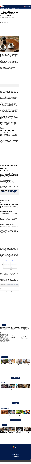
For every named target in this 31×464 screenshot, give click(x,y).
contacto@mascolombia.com (16, 451)
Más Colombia (4, 17)
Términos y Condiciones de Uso (25, 450)
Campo (3, 8)
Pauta (7, 450)
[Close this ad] (30, 459)
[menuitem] (25, 6)
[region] (15, 2)
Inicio (1, 8)
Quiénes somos (3, 450)
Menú (28, 6)
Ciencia (16, 403)
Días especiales (16, 377)
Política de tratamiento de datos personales (14, 450)
